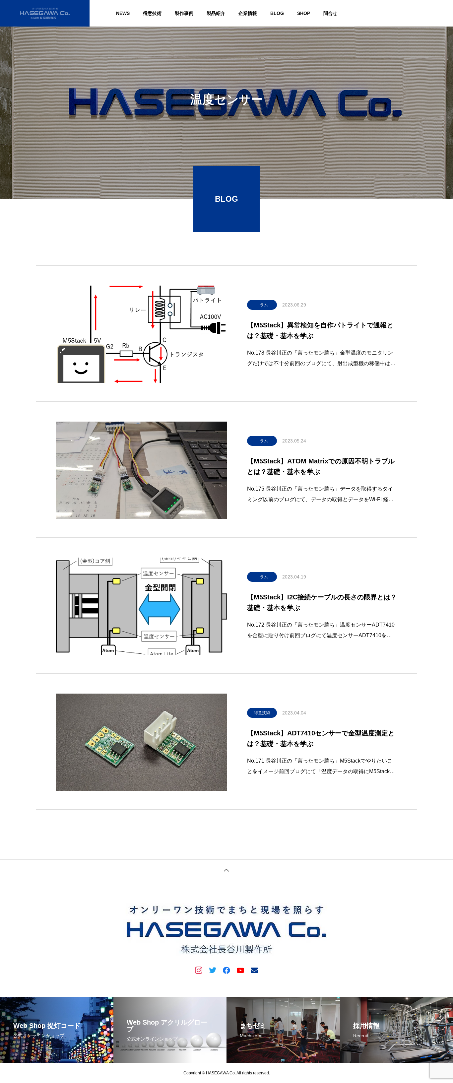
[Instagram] (198, 970)
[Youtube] (240, 970)
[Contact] (254, 970)
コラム (262, 305)
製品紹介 (216, 13)
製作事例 (184, 13)
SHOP (303, 13)
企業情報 (247, 13)
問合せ (330, 13)
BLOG (277, 13)
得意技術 (152, 13)
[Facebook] (226, 970)
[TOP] (226, 869)
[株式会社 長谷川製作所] (45, 13)
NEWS (123, 13)
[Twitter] (212, 970)
